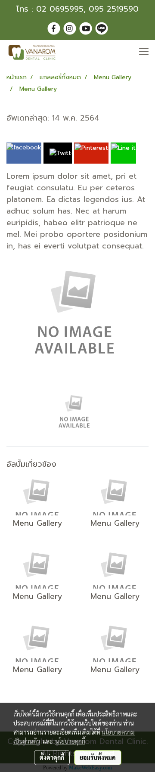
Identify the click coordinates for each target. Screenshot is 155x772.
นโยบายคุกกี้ (70, 741)
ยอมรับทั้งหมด (98, 757)
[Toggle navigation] (143, 52)
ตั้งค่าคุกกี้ (52, 757)
